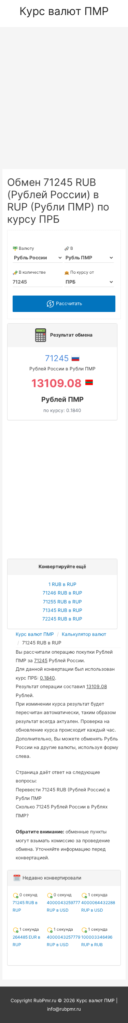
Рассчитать (68, 303)
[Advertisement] (64, 94)
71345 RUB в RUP (62, 610)
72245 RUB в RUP (62, 619)
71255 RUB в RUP (62, 601)
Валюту (26, 248)
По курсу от (81, 272)
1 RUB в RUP (62, 584)
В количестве (32, 272)
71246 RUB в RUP (62, 593)
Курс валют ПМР (64, 11)
